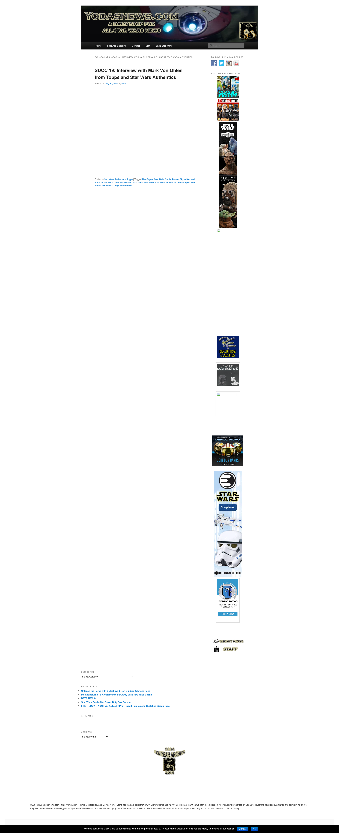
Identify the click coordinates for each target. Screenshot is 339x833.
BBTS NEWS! (88, 698)
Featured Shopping (116, 45)
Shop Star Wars (164, 45)
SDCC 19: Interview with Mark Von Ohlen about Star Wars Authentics (142, 182)
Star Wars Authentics (115, 179)
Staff (147, 45)
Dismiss (242, 829)
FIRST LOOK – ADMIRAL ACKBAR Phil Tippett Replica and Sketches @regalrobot (125, 705)
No (254, 829)
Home (99, 45)
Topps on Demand (123, 185)
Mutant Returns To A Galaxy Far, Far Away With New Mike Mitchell (117, 694)
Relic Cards (165, 179)
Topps (130, 179)
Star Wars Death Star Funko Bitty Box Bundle (105, 702)
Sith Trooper (184, 182)
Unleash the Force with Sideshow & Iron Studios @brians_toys (115, 690)
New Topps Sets (150, 179)
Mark (124, 83)
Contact (136, 45)
